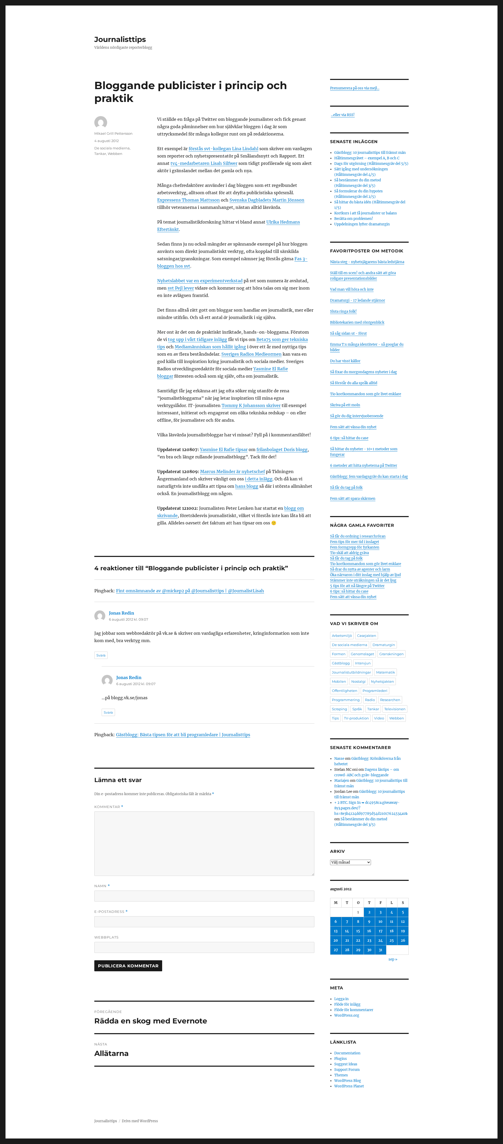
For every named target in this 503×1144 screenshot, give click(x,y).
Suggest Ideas (345, 1064)
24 (380, 940)
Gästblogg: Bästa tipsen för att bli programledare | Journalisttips (183, 734)
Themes (341, 1075)
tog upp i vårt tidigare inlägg (197, 339)
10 (380, 921)
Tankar (100, 153)
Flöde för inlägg (347, 1004)
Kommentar (108, 807)
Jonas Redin (121, 613)
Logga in (341, 999)
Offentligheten (344, 690)
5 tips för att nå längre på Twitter (357, 586)
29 (358, 950)
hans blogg (246, 486)
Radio (370, 700)
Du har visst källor (345, 361)
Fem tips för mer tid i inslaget (354, 542)
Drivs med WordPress (140, 1121)
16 (369, 931)
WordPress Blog (347, 1080)
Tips (335, 718)
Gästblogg (341, 663)
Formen (339, 654)
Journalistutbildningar (351, 672)
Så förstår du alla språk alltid (353, 383)
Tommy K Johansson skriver (251, 405)
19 (403, 931)
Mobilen (339, 681)
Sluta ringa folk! (343, 311)
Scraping (339, 709)
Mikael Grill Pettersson (113, 133)
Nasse (339, 758)
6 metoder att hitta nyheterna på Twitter (363, 465)
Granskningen (391, 654)
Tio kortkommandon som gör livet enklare (365, 394)
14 (347, 931)
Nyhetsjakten (382, 681)
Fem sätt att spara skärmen (352, 498)
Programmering (346, 700)
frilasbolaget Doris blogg (282, 449)
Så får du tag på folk (346, 487)
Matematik (385, 672)
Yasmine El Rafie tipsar (224, 449)
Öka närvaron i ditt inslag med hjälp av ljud (365, 575)
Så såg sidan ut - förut (348, 333)
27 (336, 950)
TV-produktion (356, 718)
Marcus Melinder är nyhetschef (232, 471)
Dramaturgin (384, 645)
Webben (115, 153)
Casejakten (366, 635)
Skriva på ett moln (345, 405)
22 (358, 940)
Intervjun (363, 663)
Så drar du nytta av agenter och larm (360, 569)
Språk (357, 709)
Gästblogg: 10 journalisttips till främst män (370, 152)
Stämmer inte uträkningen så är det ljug (363, 580)
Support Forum (347, 1069)
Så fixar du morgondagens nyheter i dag (363, 372)
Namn (102, 886)
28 (347, 950)
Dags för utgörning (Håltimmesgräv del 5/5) (371, 163)
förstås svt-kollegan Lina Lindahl (223, 148)
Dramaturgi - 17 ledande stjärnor (357, 300)
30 (369, 950)
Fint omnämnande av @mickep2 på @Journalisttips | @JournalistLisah (190, 590)
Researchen (390, 700)
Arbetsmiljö (342, 635)
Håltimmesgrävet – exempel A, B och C (366, 158)
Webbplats (106, 937)
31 (380, 950)
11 (391, 921)
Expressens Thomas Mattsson (188, 200)
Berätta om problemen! (353, 218)
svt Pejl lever (181, 288)
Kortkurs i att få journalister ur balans (365, 213)
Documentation (347, 1053)
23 (369, 940)
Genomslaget (362, 654)
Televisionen (395, 709)
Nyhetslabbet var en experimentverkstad (200, 280)
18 (391, 931)
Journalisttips (120, 39)
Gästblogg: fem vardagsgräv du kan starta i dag (369, 476)
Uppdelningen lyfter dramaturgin (362, 224)
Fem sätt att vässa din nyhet (353, 427)
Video (379, 718)
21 (347, 940)
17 (380, 931)
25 (392, 940)
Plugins (340, 1058)
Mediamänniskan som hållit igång (210, 346)
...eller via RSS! (343, 115)
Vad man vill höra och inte (352, 289)
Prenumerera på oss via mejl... (354, 88)
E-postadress (111, 911)
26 (403, 940)
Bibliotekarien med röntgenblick (357, 322)
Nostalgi (358, 681)
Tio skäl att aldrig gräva (349, 553)
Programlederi (375, 690)
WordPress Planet (349, 1086)
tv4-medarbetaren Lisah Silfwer (204, 163)
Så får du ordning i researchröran (358, 536)
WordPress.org (346, 1015)
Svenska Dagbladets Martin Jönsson (266, 200)
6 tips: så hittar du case (349, 438)
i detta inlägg (258, 478)
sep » (393, 959)
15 (358, 931)
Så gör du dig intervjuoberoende (356, 416)
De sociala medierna (112, 148)
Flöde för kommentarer (353, 1010)
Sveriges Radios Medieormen (251, 354)
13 (335, 931)
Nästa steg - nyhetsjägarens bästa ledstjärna (367, 262)
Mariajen (341, 780)
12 (403, 921)
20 (335, 940)
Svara (101, 655)
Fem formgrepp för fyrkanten (354, 547)
